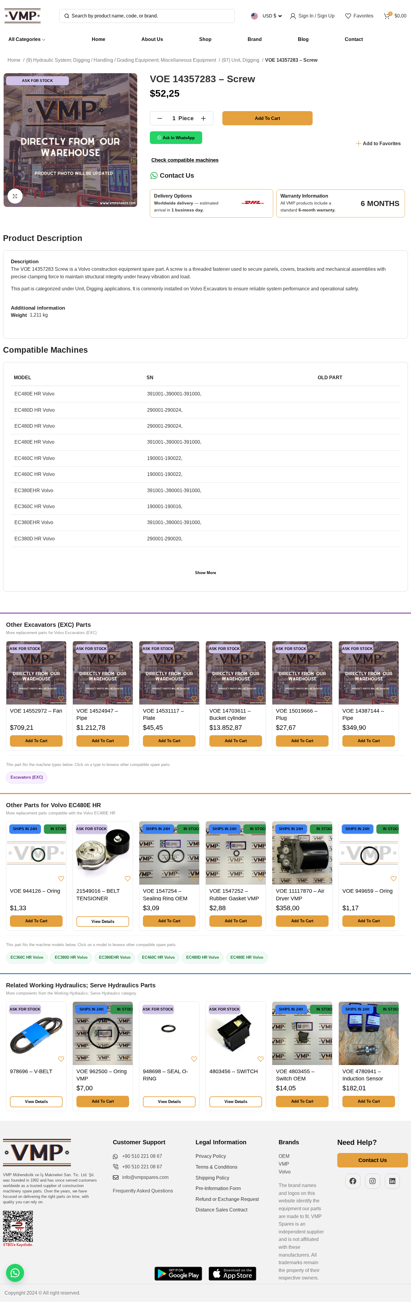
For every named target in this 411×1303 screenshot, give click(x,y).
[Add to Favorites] (61, 698)
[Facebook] (353, 1181)
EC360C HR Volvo (27, 957)
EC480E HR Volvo (246, 957)
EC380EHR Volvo (115, 957)
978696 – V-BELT (31, 1071)
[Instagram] (372, 1181)
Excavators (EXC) (27, 777)
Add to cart (267, 118)
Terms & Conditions (216, 1167)
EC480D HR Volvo (202, 957)
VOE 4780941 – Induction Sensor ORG (362, 1078)
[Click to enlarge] (15, 196)
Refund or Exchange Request (227, 1199)
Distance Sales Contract (221, 1209)
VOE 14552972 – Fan (36, 711)
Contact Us (177, 175)
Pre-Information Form (218, 1188)
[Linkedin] (392, 1181)
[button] (36, 741)
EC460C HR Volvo (158, 957)
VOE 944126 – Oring (35, 891)
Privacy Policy (211, 1156)
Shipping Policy (212, 1177)
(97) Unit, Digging (241, 60)
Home (15, 60)
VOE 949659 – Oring (367, 891)
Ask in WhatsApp (179, 138)
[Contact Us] (154, 175)
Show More (205, 572)
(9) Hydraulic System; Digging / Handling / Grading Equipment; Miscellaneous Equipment (121, 60)
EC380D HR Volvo (71, 957)
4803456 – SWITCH (233, 1071)
